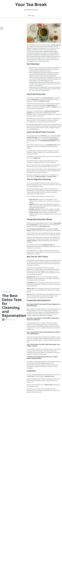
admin (6, 319)
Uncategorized (6, 292)
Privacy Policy (31, 15)
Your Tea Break (31, 4)
